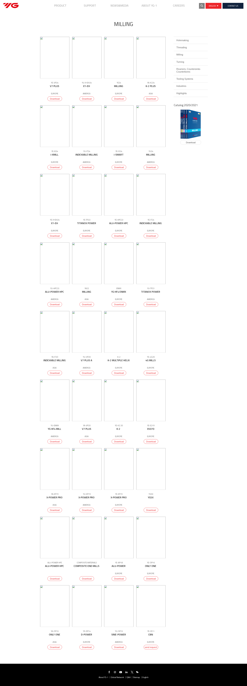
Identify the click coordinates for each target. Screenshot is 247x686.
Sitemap (136, 677)
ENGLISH (213, 5)
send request (151, 647)
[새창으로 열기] (109, 672)
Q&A (129, 677)
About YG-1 (103, 677)
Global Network (117, 677)
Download (55, 98)
